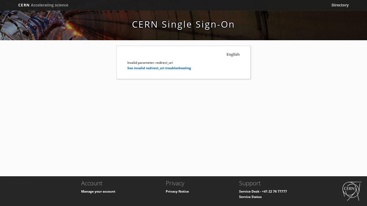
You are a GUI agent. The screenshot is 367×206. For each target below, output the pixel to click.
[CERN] (352, 191)
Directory (340, 5)
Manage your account (98, 191)
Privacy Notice (177, 191)
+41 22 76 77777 (274, 191)
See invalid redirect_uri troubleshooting (159, 68)
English (233, 54)
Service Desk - (250, 191)
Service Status (250, 196)
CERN (43, 5)
